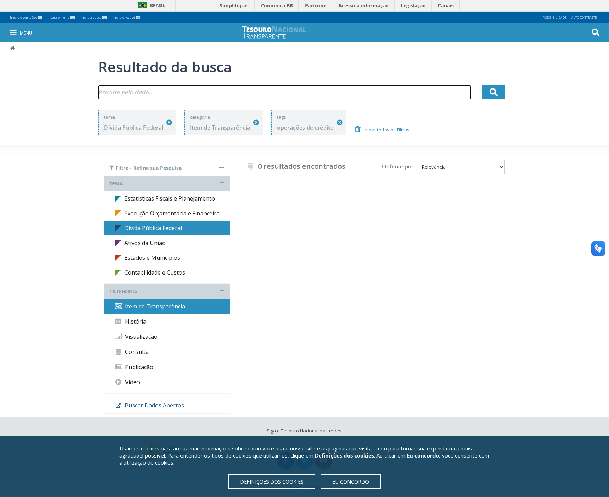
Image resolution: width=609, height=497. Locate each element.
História (135, 321)
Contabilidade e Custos (154, 272)
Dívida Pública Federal (153, 228)
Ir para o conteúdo (25, 17)
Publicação (138, 367)
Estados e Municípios (152, 258)
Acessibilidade (554, 17)
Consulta (136, 352)
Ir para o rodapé (125, 17)
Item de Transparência (154, 306)
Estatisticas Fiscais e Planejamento (169, 198)
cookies (150, 448)
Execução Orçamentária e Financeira (172, 213)
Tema (116, 183)
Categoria (123, 291)
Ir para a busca (92, 17)
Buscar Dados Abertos (153, 405)
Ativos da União (145, 243)
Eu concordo (350, 481)
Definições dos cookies (271, 481)
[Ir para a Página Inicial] (279, 32)
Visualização (141, 336)
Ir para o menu (60, 17)
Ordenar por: (398, 166)
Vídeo (132, 382)
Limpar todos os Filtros (385, 130)
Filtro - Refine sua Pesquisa (148, 168)
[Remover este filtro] (169, 122)
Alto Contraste (584, 17)
